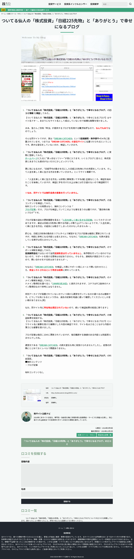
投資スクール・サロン (14, 14)
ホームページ (31, 158)
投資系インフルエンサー (75, 3)
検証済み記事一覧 (104, 435)
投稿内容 (25, 461)
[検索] (130, 3)
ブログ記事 (30, 209)
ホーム (3, 14)
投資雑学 (94, 3)
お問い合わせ (70, 528)
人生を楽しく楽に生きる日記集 (77, 219)
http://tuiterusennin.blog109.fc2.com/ (64, 393)
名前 (23, 489)
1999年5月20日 (59, 283)
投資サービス (54, 3)
